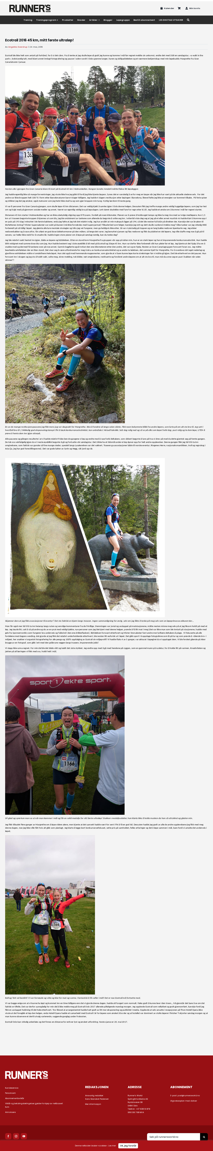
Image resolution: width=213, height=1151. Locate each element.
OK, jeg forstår (128, 1145)
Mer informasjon (93, 1104)
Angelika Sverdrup (18, 46)
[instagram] (16, 1136)
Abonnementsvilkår (14, 1098)
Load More (106, 1038)
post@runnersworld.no (189, 1095)
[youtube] (24, 1136)
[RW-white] (26, 1072)
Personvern (10, 1093)
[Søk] (188, 20)
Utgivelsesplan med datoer (183, 1100)
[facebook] (8, 1136)
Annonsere (10, 1112)
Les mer (112, 1145)
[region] (106, 1145)
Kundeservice (11, 1088)
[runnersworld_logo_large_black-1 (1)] (30, 5)
